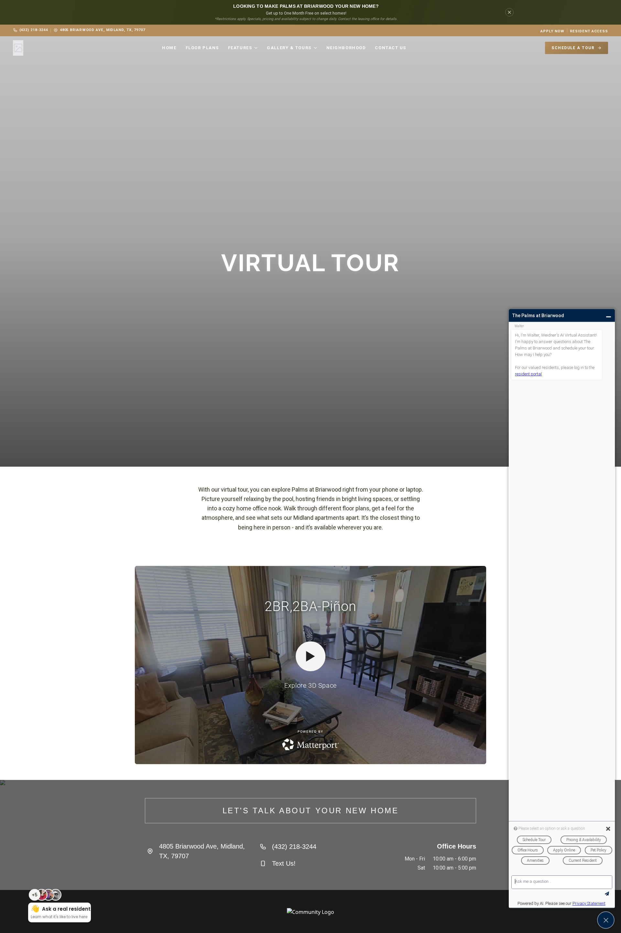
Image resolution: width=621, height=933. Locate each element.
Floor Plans (202, 47)
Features (240, 47)
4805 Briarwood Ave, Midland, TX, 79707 (102, 30)
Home (169, 47)
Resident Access (589, 31)
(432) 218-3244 (33, 30)
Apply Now (552, 31)
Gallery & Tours (289, 47)
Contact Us (390, 47)
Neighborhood (346, 47)
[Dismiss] (509, 12)
